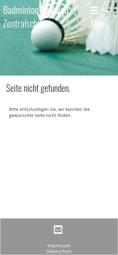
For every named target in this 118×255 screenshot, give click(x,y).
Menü (99, 23)
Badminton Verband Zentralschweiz (35, 16)
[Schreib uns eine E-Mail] (58, 230)
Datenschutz (59, 251)
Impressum (59, 245)
